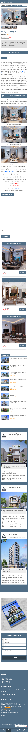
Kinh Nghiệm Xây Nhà (15, 487)
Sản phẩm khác (5, 236)
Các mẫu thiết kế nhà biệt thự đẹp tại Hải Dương (13, 579)
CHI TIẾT (4, 58)
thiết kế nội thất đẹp (9, 171)
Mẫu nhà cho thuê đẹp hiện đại (10, 473)
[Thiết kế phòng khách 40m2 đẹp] (14, 269)
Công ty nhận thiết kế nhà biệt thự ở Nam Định (13, 575)
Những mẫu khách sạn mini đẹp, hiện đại (12, 478)
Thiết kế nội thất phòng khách (15, 5)
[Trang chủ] (2, 5)
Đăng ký (13, 657)
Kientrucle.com (16, 188)
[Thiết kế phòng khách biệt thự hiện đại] (14, 24)
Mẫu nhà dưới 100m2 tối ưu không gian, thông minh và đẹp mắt (14, 466)
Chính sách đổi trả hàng (7, 682)
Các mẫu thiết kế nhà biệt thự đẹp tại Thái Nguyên (14, 582)
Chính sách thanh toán (6, 678)
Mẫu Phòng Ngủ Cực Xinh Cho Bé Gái (11, 472)
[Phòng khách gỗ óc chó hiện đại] (14, 305)
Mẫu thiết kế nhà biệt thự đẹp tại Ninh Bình (12, 577)
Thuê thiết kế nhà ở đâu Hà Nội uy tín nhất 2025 (13, 527)
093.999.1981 (11, 693)
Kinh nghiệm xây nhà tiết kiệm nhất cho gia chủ (13, 511)
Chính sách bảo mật (6, 681)
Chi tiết (23, 272)
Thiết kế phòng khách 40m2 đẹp (14, 243)
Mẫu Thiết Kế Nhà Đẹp (15, 434)
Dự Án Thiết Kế (13, 534)
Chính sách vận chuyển (7, 679)
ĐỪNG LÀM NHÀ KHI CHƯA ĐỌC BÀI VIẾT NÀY (13, 516)
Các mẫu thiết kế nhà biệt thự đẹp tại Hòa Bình (13, 580)
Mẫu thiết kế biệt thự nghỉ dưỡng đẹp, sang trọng (13, 479)
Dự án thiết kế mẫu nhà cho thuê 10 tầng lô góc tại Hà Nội (13, 570)
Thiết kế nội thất (6, 5)
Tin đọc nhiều (6, 355)
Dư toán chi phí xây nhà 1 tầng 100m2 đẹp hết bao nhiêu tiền (18, 409)
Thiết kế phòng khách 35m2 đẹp (14, 316)
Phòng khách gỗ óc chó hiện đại (14, 280)
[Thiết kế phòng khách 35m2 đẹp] (14, 342)
